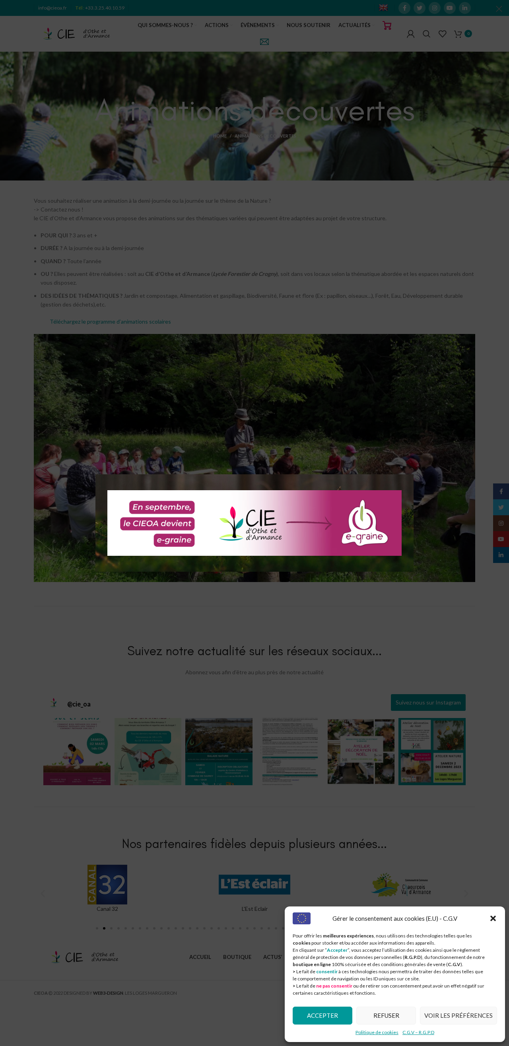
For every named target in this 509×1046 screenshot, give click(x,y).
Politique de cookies (377, 1032)
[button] (493, 918)
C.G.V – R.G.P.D (418, 1032)
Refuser (386, 1015)
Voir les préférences (458, 1015)
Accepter (322, 1015)
